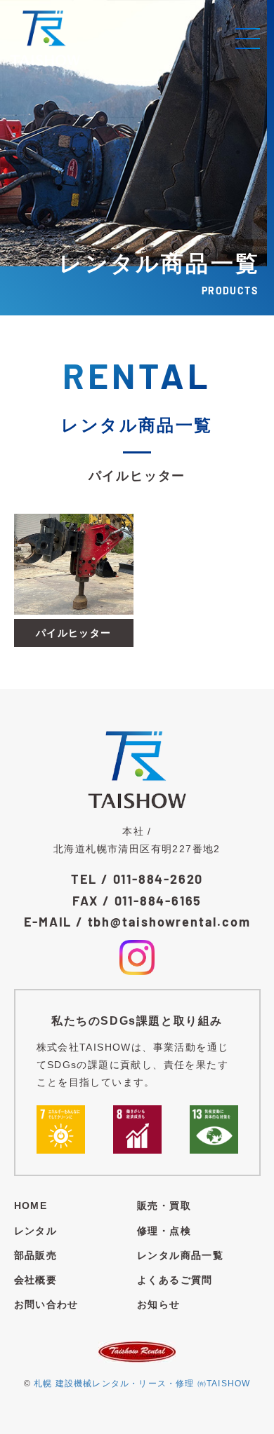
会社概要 (36, 1279)
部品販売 (36, 1255)
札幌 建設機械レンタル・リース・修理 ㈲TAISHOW (142, 1383)
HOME (31, 1205)
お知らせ (159, 1304)
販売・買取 (164, 1205)
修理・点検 (164, 1230)
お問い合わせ (46, 1304)
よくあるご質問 (175, 1279)
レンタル (36, 1230)
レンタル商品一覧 (180, 1255)
